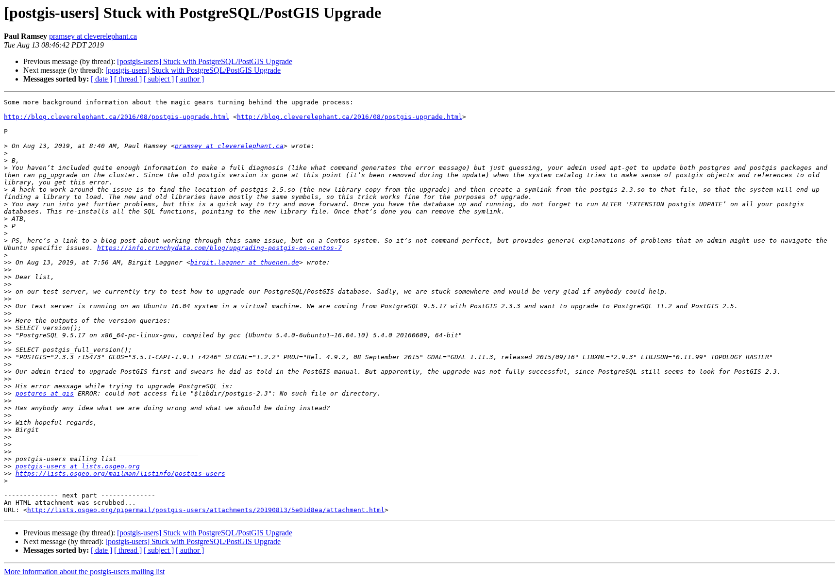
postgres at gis (45, 393)
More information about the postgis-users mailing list (84, 571)
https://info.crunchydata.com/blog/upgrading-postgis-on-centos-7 (219, 247)
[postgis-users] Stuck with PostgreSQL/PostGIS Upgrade (204, 61)
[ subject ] (159, 79)
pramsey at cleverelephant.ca (93, 36)
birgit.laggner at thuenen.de (244, 262)
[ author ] (190, 79)
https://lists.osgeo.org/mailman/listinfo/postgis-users (120, 473)
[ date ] (101, 79)
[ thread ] (128, 79)
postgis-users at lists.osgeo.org (78, 466)
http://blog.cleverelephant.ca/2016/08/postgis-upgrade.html (116, 116)
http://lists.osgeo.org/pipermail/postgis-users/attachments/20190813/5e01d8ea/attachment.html (206, 510)
